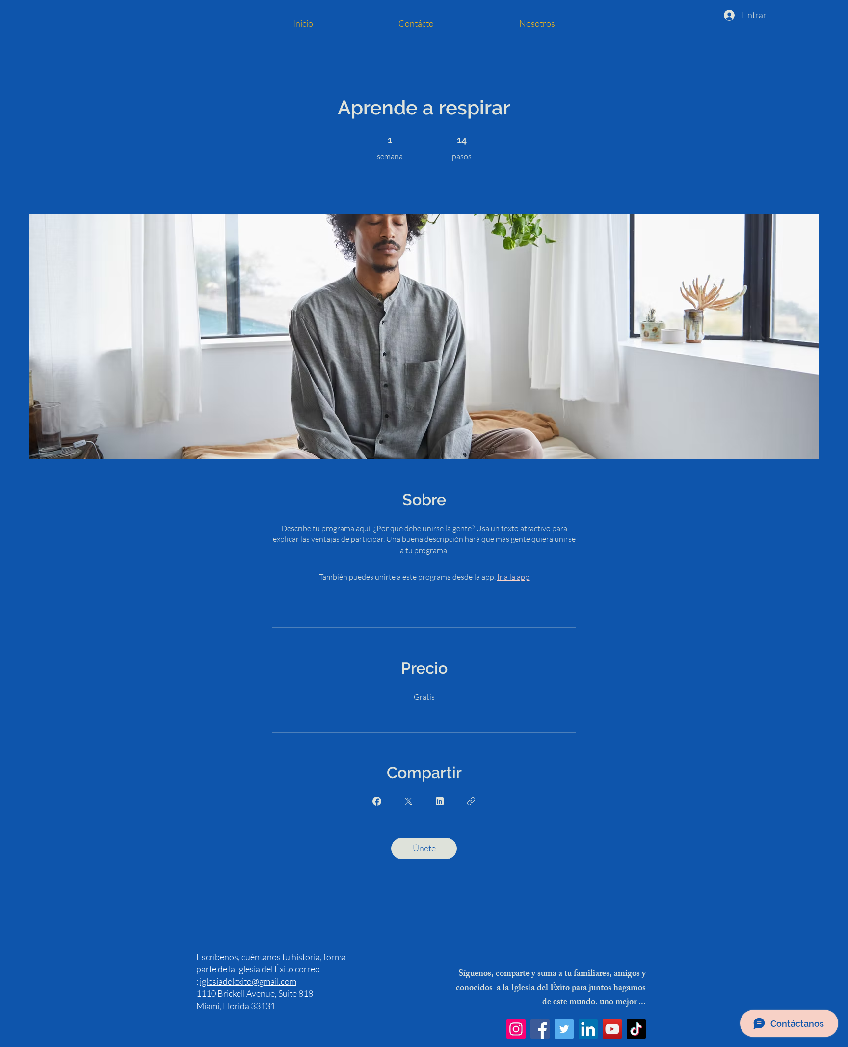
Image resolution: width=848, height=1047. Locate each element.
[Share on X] (408, 801)
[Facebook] (540, 1029)
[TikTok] (636, 1029)
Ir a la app (513, 577)
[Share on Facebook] (377, 801)
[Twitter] (564, 1029)
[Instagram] (516, 1029)
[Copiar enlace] (471, 801)
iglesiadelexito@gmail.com (248, 981)
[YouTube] (612, 1029)
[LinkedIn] (588, 1029)
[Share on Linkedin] (440, 801)
